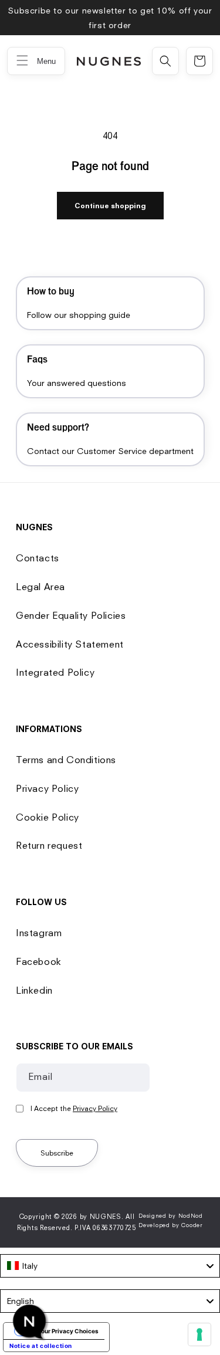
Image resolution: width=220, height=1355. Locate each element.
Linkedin (34, 990)
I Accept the (74, 1108)
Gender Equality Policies (71, 615)
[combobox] (110, 1266)
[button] (165, 61)
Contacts (37, 558)
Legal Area (40, 586)
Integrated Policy (55, 672)
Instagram (39, 933)
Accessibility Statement (70, 644)
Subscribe (56, 1153)
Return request (49, 845)
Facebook (39, 961)
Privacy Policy (47, 788)
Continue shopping (110, 205)
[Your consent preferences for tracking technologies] (199, 1334)
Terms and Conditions (66, 759)
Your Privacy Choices (68, 1330)
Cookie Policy (47, 817)
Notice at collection (40, 1345)
